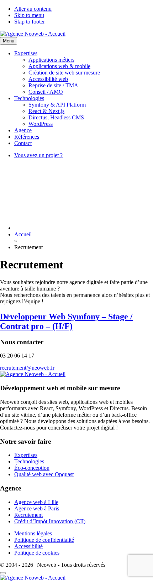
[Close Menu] (3, 573)
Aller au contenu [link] (33, 9)
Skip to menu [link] (29, 15)
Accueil (23, 234)
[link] (32, 34)
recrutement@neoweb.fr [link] (27, 368)
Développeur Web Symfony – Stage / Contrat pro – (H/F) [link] (66, 321)
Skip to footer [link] (29, 22)
